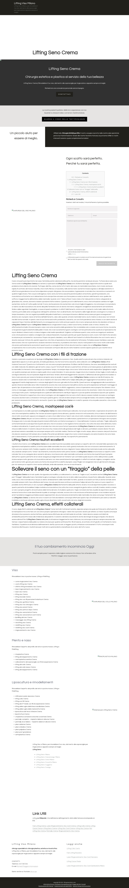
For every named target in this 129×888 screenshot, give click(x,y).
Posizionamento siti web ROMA (63, 886)
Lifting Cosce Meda (74, 861)
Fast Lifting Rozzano (74, 853)
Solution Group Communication (81, 886)
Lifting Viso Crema (82, 828)
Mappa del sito (76, 884)
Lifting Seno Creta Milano (45, 759)
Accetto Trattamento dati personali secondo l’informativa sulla (78, 252)
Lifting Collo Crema (83, 826)
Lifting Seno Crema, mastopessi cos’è (86, 184)
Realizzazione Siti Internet (46, 886)
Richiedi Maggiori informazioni (27, 866)
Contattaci (64, 94)
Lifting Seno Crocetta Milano (46, 762)
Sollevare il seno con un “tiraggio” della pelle (82, 189)
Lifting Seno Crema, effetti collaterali (83, 192)
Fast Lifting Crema (39, 826)
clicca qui (33, 871)
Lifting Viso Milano (24, 3)
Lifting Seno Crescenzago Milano (48, 757)
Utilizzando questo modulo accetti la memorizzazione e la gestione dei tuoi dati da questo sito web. (89, 258)
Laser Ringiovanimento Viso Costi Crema (61, 826)
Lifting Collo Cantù (73, 848)
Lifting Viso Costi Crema (66, 828)
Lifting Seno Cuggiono (44, 765)
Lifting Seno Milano (43, 754)
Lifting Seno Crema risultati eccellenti (89, 187)
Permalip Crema (52, 831)
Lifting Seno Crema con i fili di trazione (83, 182)
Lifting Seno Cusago (43, 767)
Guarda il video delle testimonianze (64, 119)
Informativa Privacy (48, 884)
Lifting (35, 818)
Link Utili (76, 194)
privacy (73, 254)
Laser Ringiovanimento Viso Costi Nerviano (82, 857)
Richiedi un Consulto (80, 177)
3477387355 (23, 864)
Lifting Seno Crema (74, 179)
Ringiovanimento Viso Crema (69, 831)
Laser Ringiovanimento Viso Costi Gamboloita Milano (86, 866)
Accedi (84, 884)
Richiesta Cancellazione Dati (63, 884)
